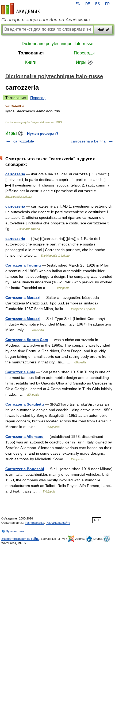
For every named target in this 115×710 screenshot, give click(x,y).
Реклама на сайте (58, 522)
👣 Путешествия (12, 531)
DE (87, 4)
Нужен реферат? (43, 133)
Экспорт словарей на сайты (20, 538)
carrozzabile (23, 141)
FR (107, 4)
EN (77, 4)
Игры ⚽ (84, 62)
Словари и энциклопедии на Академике (45, 19)
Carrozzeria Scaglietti (24, 404)
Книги (30, 62)
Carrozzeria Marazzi (22, 297)
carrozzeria (15, 174)
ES (97, 4)
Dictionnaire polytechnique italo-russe (57, 43)
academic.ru (20, 8)
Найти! (103, 29)
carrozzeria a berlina (88, 141)
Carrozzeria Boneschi (24, 469)
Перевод (37, 98)
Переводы (84, 53)
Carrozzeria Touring (23, 265)
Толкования (31, 53)
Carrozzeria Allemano (24, 436)
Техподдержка (34, 522)
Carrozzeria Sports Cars (26, 340)
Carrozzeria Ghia (20, 372)
